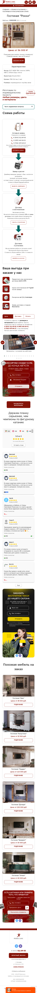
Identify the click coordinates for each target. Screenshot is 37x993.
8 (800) (18, 951)
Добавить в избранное (18, 971)
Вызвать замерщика (18, 186)
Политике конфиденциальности (19, 390)
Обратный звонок (18, 955)
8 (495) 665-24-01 (20, 140)
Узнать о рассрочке (18, 222)
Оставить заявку (18, 150)
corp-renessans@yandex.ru (18, 959)
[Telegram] (17, 655)
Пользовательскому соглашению (15, 917)
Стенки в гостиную (18, 9)
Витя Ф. (11, 564)
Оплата (28, 316)
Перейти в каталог (18, 258)
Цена (6, 316)
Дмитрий (12, 476)
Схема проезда (18, 967)
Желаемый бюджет (19, 379)
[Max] (20, 655)
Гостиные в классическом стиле (15, 11)
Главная (6, 9)
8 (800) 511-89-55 (19, 137)
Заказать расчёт (18, 60)
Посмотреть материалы (18, 404)
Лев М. (11, 498)
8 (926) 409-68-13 (20, 143)
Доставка (18, 316)
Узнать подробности (30, 92)
